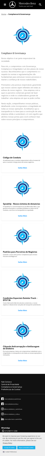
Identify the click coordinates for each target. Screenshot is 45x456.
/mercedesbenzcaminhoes (12, 399)
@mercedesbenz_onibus (12, 414)
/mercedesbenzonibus (11, 404)
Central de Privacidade (10, 384)
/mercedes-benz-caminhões (13, 419)
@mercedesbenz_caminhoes (13, 409)
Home (3, 14)
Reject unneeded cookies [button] (26, 448)
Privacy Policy (7, 443)
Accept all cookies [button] (9, 448)
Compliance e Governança (11, 387)
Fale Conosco (6, 382)
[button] (10, 451)
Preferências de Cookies (10, 389)
